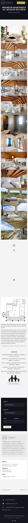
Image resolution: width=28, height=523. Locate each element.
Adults (5, 418)
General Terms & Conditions (9, 516)
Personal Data (18, 518)
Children (16, 418)
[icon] (4, 507)
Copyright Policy (11, 518)
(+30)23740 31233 (6, 470)
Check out (5, 409)
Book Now (7, 427)
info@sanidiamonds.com (8, 476)
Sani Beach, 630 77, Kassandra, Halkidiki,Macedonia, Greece (10, 465)
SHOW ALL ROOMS (15, 383)
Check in (5, 401)
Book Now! (21, 2)
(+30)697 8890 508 (7, 471)
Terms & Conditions (20, 516)
